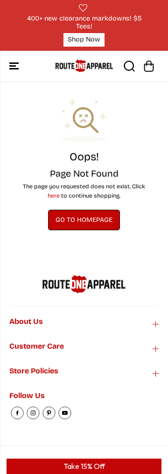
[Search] (129, 66)
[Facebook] (17, 413)
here (54, 195)
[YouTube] (65, 413)
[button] (15, 66)
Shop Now (84, 39)
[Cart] (149, 66)
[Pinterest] (49, 413)
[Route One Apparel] (84, 66)
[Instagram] (33, 413)
